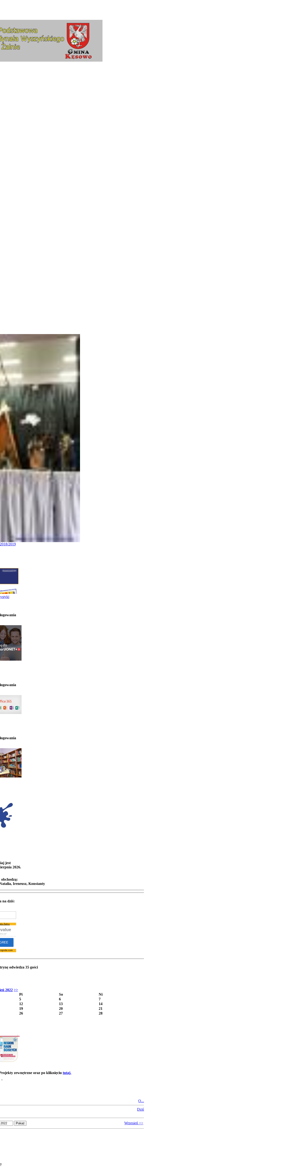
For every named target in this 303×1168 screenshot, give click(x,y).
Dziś (140, 1109)
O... (141, 1101)
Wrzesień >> (133, 1123)
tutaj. (67, 1073)
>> (16, 990)
